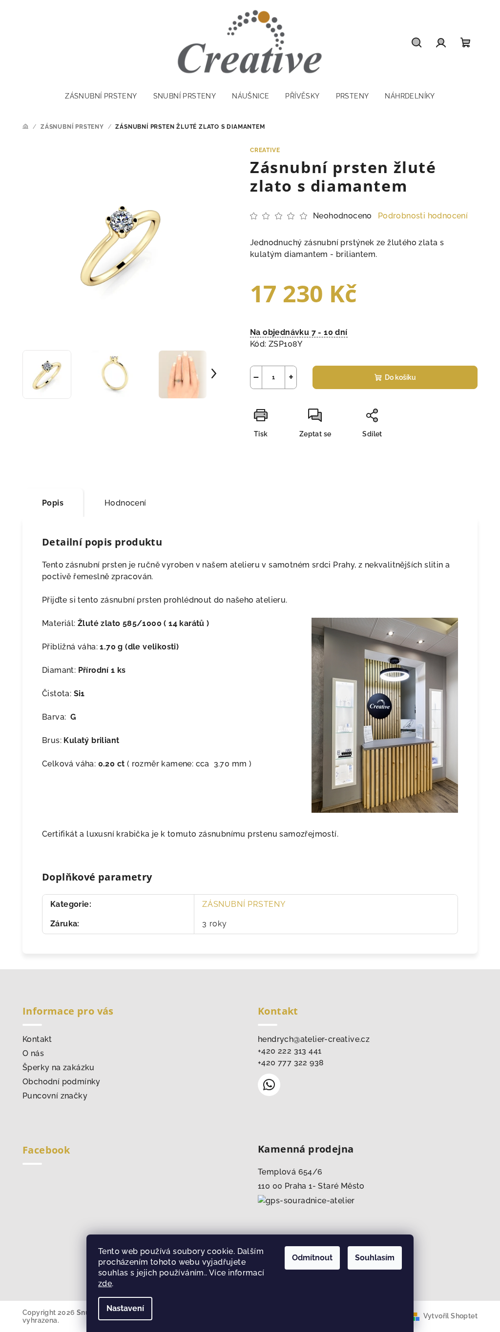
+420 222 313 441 (289, 1051)
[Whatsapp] (269, 1085)
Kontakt (37, 1039)
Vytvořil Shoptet (450, 1316)
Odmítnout (312, 1257)
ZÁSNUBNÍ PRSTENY (244, 904)
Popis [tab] (52, 503)
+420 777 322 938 (291, 1062)
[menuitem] (101, 96)
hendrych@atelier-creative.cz (314, 1039)
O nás (33, 1053)
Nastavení (125, 1308)
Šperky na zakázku (58, 1067)
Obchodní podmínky (61, 1081)
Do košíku (400, 377)
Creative (265, 150)
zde (105, 1283)
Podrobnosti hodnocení (423, 215)
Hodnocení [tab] (125, 503)
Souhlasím (375, 1257)
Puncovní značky (54, 1095)
